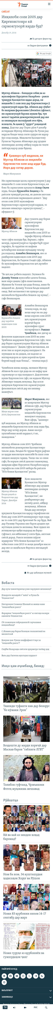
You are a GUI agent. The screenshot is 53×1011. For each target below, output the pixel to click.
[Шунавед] (14, 1007)
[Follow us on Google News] (4, 976)
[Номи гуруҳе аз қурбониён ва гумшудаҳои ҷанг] (26, 936)
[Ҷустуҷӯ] (46, 1007)
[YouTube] (25, 1007)
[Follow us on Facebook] (10, 976)
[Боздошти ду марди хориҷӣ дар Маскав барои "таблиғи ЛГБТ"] (26, 729)
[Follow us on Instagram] (23, 976)
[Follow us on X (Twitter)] (29, 976)
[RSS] (42, 976)
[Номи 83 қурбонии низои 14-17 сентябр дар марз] (26, 897)
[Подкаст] (4, 982)
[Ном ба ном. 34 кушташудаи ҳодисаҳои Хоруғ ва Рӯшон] (26, 857)
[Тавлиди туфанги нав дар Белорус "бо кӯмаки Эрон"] (26, 689)
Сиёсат (6, 12)
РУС (36, 1007)
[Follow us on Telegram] (35, 976)
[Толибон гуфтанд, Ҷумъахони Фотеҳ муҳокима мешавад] (26, 768)
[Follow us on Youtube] (16, 976)
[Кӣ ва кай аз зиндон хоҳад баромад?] (26, 818)
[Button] (41, 39)
